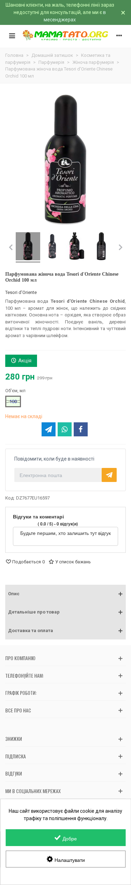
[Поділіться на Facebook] (81, 429)
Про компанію (20, 658)
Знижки (13, 738)
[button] (65, 594)
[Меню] (12, 35)
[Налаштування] (119, 35)
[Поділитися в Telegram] (49, 429)
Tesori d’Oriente (21, 292)
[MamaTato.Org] (65, 35)
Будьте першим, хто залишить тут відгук (65, 532)
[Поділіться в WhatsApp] (65, 429)
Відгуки (13, 773)
